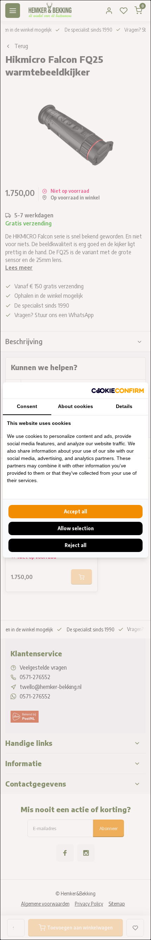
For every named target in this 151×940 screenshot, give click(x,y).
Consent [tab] (27, 406)
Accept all (75, 511)
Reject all (75, 545)
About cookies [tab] (75, 406)
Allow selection (76, 528)
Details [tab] (124, 406)
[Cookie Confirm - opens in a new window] (117, 390)
